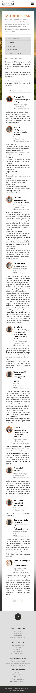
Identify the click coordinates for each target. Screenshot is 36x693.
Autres (17, 137)
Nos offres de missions (13, 53)
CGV (26, 688)
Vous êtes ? (10, 42)
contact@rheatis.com (19, 681)
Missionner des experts (18, 661)
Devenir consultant (12, 39)
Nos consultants (11, 50)
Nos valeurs (18, 635)
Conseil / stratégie (21, 104)
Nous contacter (18, 670)
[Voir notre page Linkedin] (18, 616)
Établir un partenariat (18, 665)
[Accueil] (8, 4)
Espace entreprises (18, 658)
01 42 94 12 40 (19, 679)
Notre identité (18, 631)
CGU (30, 688)
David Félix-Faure (21, 690)
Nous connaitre (18, 628)
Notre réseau (18, 642)
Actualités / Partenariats (18, 637)
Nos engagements (18, 633)
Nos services (10, 46)
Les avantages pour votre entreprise (18, 663)
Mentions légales (19, 688)
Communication (20, 205)
